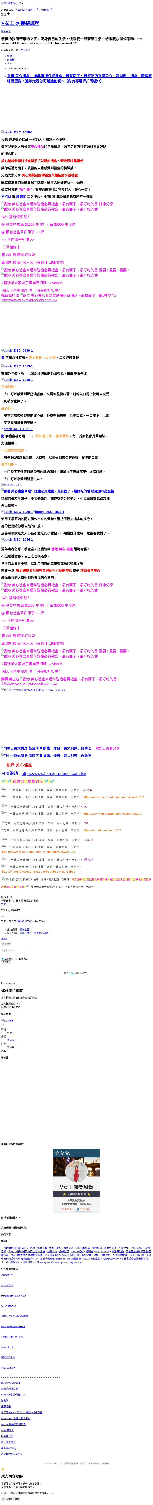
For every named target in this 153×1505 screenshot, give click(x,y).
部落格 (10, 59)
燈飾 (51, 1248)
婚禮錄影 (97, 1248)
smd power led (102, 1251)
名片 (9, 63)
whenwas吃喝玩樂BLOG (13, 1394)
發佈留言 (6, 962)
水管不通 (42, 1248)
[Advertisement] (76, 107)
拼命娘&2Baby (8, 1448)
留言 (27, 921)
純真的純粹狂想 (9, 1388)
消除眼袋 (27, 1262)
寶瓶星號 (68, 1248)
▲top (4, 938)
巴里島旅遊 (137, 1248)
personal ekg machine (71, 1262)
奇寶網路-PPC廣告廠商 (16, 1248)
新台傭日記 (7, 1436)
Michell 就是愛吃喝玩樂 (13, 1424)
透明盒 (89, 1251)
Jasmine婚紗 (77, 1251)
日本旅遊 (105, 1255)
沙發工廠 (52, 1251)
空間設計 (123, 1248)
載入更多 (6, 944)
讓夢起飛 (6, 1406)
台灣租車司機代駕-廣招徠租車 (27, 1255)
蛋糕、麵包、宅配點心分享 (34, 933)
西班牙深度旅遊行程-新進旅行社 (62, 1255)
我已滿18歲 (7, 1499)
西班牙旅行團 (136, 1255)
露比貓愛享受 (8, 1442)
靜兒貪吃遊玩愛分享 (12, 1454)
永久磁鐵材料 (120, 1255)
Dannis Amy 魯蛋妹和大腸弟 (15, 1418)
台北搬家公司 (13, 1262)
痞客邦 (20, 921)
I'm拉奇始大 (7, 1430)
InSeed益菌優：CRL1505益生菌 (83, 1258)
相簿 (9, 56)
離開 (17, 1499)
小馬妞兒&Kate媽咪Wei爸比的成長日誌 (21, 1412)
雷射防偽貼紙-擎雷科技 (52, 1258)
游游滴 (4, 1400)
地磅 (32, 1248)
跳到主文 (6, 31)
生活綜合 (25, 50)
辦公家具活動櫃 (90, 1255)
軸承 (58, 1248)
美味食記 (24, 929)
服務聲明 (105, 1463)
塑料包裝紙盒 (83, 1248)
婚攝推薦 (64, 1251)
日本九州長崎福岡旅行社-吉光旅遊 (26, 1251)
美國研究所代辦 (110, 1258)
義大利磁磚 (110, 1248)
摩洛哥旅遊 (118, 1251)
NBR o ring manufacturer (47, 1262)
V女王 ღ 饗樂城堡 (20, 23)
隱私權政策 (93, 1463)
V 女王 (4, 904)
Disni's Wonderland (10, 1383)
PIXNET (54, 1463)
